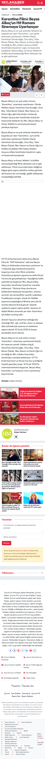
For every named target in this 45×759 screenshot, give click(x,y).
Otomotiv (27, 746)
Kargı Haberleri (26, 735)
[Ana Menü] (42, 3)
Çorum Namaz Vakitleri (12, 665)
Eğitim (25, 731)
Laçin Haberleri (24, 737)
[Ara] (38, 3)
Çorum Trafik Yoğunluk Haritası (32, 666)
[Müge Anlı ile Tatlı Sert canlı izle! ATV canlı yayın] (33, 498)
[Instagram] (22, 650)
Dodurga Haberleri (10, 731)
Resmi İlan (16, 696)
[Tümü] (42, 573)
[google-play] (27, 686)
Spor (6, 750)
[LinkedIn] (26, 650)
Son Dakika (15, 9)
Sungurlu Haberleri (20, 750)
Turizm (6, 752)
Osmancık (26, 9)
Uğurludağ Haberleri (22, 752)
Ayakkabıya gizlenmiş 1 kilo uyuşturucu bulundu (32, 484)
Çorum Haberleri (10, 726)
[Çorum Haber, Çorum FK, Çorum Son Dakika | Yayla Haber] (12, 2)
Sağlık (20, 748)
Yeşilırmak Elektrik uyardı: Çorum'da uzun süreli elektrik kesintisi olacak (32, 464)
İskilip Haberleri (9, 735)
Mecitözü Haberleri (10, 739)
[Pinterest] (18, 650)
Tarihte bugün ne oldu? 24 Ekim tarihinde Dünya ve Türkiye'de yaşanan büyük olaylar (11, 508)
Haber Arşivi (30, 678)
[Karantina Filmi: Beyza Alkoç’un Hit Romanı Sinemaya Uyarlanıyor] (22, 78)
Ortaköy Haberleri (10, 743)
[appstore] (16, 686)
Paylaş (6, 94)
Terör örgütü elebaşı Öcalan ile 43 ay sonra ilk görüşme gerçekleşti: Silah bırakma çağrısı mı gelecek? (12, 485)
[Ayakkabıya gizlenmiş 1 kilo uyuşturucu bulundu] (33, 475)
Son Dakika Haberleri (11, 678)
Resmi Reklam (27, 696)
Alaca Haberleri (9, 722)
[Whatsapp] (34, 650)
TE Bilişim (40, 738)
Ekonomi (7, 733)
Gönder (6, 543)
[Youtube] (30, 650)
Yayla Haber (17, 15)
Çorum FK (38, 9)
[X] (14, 650)
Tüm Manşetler (31, 673)
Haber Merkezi (20, 432)
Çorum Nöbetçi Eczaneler (8, 658)
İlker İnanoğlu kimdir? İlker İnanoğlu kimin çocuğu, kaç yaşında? (11, 464)
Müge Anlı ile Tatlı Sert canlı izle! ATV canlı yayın (32, 506)
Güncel (18, 733)
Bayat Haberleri (26, 722)
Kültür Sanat (8, 737)
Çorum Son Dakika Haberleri (13, 729)
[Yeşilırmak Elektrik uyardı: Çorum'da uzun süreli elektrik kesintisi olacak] (33, 455)
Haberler (5, 15)
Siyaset (30, 748)
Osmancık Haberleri (11, 746)
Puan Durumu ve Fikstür (12, 673)
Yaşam (6, 754)
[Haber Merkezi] (7, 433)
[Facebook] (10, 650)
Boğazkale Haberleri (11, 724)
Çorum (4, 9)
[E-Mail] (16, 437)
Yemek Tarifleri (20, 754)
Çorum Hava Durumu (34, 657)
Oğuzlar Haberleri (10, 741)
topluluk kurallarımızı (22, 551)
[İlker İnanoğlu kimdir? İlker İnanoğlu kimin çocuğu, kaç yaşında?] (12, 455)
